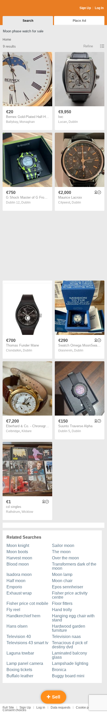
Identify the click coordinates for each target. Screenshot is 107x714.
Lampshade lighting (70, 663)
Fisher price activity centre (70, 595)
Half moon (15, 580)
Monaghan (27, 122)
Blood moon (17, 564)
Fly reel (13, 609)
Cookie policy (85, 707)
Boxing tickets (19, 669)
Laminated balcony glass (69, 655)
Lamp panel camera (24, 663)
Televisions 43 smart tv (27, 643)
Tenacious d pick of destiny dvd (69, 645)
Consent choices (14, 710)
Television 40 (18, 636)
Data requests (60, 707)
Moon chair (62, 580)
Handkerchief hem (23, 616)
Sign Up (85, 8)
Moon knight (17, 545)
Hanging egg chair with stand (73, 618)
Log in (40, 707)
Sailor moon (63, 545)
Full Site (8, 707)
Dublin (73, 122)
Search (28, 20)
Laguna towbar (20, 653)
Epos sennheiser (67, 587)
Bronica (59, 669)
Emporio (14, 587)
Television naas (66, 636)
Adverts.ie (23, 8)
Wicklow (27, 512)
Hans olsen (17, 626)
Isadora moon (19, 574)
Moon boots (17, 552)
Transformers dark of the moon (74, 566)
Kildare (27, 431)
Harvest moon (19, 558)
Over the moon (65, 558)
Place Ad (79, 20)
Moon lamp (62, 574)
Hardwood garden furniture (68, 628)
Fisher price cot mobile (27, 603)
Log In (99, 8)
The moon (61, 552)
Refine (88, 46)
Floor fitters (62, 603)
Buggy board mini (68, 676)
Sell (55, 697)
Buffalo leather (19, 676)
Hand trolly (62, 609)
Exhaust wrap (19, 593)
